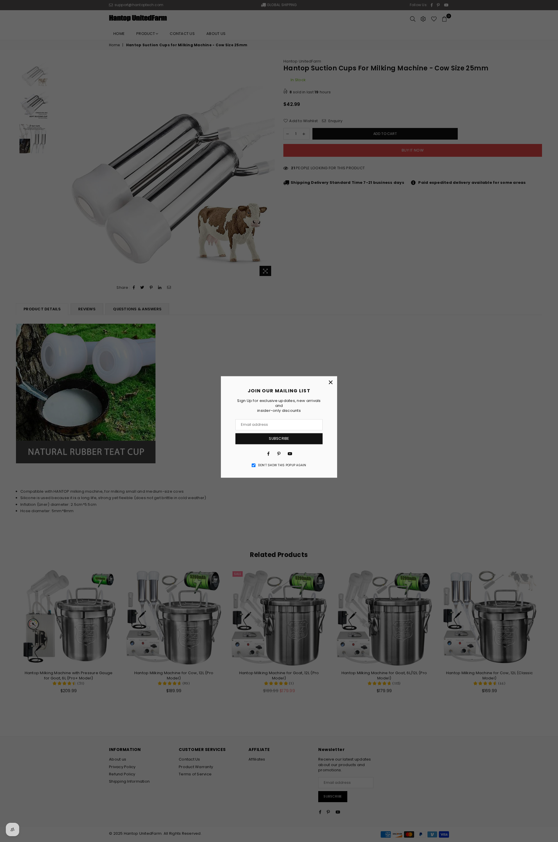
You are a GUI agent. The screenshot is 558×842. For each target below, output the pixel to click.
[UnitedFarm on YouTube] (289, 454)
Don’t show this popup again (282, 465)
